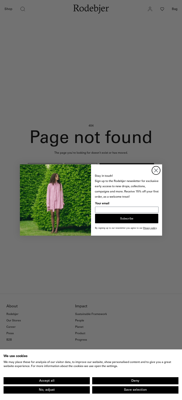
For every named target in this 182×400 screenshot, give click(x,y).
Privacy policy (150, 228)
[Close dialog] (156, 170)
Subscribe (126, 218)
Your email (102, 203)
